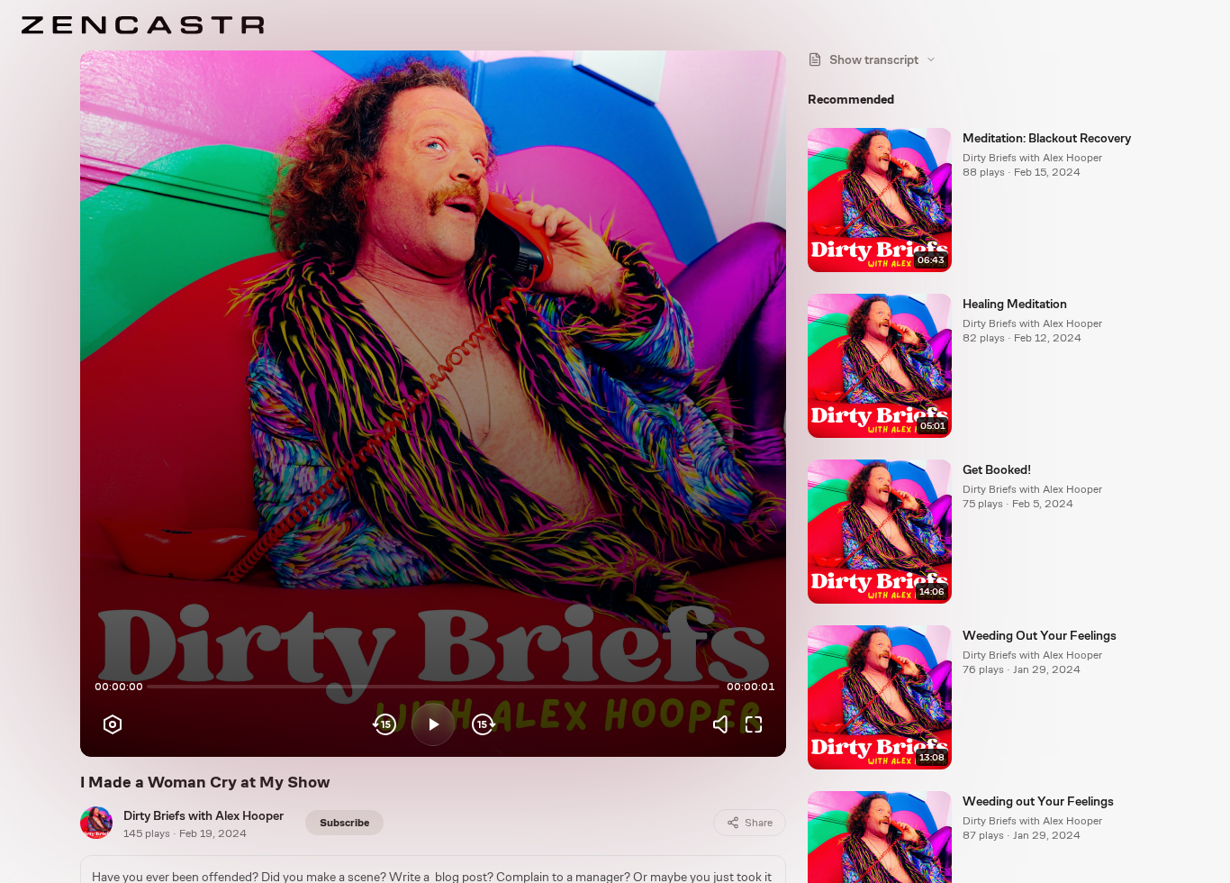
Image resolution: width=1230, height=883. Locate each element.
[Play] (433, 724)
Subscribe (344, 822)
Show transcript (873, 59)
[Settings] (112, 724)
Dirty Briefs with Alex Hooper (203, 815)
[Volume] (724, 724)
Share (759, 822)
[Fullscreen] (753, 724)
